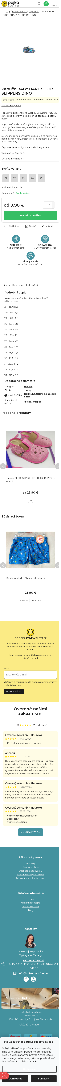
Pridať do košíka (30, 215)
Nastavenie (29, 1069)
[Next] (58, 466)
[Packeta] (15, 1036)
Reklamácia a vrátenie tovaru (30, 878)
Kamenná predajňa (30, 902)
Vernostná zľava (30, 906)
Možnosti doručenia (11, 187)
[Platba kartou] (46, 1036)
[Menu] (54, 4)
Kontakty (30, 863)
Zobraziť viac (30, 832)
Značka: (11, 105)
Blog (30, 910)
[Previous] (3, 466)
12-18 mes (36, 600)
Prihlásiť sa (13, 691)
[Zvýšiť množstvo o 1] (53, 203)
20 (30, 500)
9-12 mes (24, 600)
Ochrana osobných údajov (30, 874)
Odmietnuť (15, 1078)
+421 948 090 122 (33, 960)
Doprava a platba (30, 867)
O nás (30, 899)
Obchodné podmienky (30, 871)
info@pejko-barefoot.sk (33, 973)
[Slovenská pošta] (30, 1036)
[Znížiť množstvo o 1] (53, 207)
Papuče (28, 386)
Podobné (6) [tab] (31, 285)
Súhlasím (43, 1078)
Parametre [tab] (17, 285)
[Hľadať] (39, 4)
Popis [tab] (7, 285)
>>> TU (34, 1061)
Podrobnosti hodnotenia (45, 99)
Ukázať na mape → (30, 1024)
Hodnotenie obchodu (30, 711)
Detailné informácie (11, 158)
